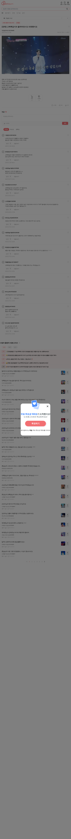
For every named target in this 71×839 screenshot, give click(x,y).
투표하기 (35, 423)
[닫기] (47, 406)
